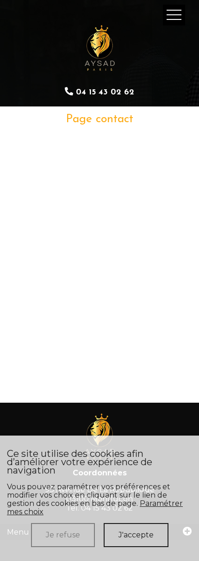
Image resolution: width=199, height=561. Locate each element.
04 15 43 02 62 (103, 92)
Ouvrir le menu (174, 15)
